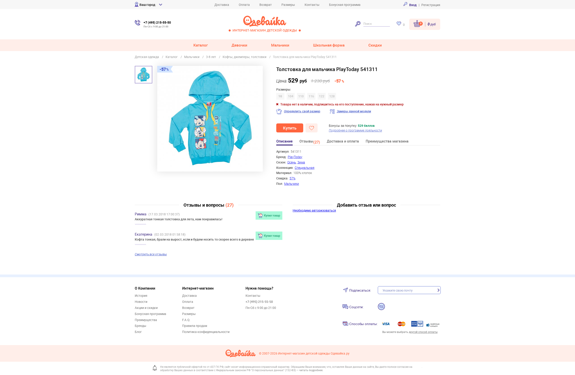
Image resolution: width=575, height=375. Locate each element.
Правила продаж (194, 326)
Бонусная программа (344, 4)
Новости (141, 302)
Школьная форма (329, 45)
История (141, 296)
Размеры (288, 4)
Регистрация (430, 5)
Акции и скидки (146, 308)
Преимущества (146, 320)
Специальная (304, 167)
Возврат (265, 4)
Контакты (312, 4)
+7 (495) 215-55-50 (259, 301)
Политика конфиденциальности (206, 332)
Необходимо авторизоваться (314, 210)
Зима (301, 162)
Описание (284, 141)
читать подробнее (311, 370)
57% (292, 178)
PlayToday (295, 157)
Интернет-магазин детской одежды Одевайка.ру (313, 353)
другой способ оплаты (423, 332)
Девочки (239, 45)
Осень (291, 162)
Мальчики (280, 45)
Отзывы (309, 142)
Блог (138, 332)
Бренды (140, 326)
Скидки (375, 45)
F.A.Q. (186, 320)
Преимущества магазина (387, 141)
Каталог (200, 45)
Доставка (222, 4)
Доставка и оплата (343, 141)
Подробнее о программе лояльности (355, 130)
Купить (289, 128)
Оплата (244, 4)
